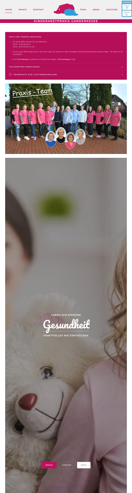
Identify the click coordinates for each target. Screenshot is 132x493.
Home (8, 9)
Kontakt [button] (38, 9)
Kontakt (127, 13)
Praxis (23, 9)
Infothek (112, 9)
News (96, 9)
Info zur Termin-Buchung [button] (25, 37)
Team (83, 9)
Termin (49, 465)
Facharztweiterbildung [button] (24, 67)
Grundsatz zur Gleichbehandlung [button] (35, 74)
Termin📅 (127, 7)
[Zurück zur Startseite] (66, 9)
